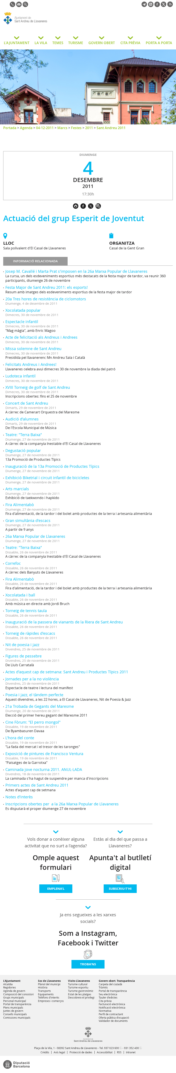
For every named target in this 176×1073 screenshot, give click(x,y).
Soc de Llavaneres (49, 981)
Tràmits (103, 987)
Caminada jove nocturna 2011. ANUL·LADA (43, 769)
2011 (89, 127)
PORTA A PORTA (159, 42)
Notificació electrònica (112, 1007)
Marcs (62, 127)
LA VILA (41, 42)
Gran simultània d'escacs (27, 520)
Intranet (130, 1052)
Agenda (26, 127)
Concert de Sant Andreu (26, 403)
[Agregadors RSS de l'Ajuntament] (170, 5)
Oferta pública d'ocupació (114, 1017)
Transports (44, 991)
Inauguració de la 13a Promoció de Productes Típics (52, 466)
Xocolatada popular (23, 310)
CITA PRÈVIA (130, 42)
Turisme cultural (77, 984)
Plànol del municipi (49, 984)
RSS (119, 1052)
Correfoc (13, 563)
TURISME (75, 42)
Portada (9, 127)
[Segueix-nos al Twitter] (163, 5)
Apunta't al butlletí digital (120, 862)
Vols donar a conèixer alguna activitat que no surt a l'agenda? (56, 842)
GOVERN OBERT (101, 42)
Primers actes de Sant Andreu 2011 (36, 785)
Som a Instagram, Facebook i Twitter (88, 938)
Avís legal (59, 1052)
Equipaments (46, 994)
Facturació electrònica (112, 1004)
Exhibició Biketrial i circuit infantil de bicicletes (47, 477)
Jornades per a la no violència (32, 678)
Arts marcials (17, 488)
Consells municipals (15, 1014)
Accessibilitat (104, 1052)
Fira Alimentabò (19, 504)
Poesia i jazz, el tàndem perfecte (34, 694)
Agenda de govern (14, 991)
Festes (76, 127)
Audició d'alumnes (22, 419)
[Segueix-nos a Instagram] (150, 5)
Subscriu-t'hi (120, 888)
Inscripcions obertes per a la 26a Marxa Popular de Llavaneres (62, 803)
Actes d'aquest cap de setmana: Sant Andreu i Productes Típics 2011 (66, 671)
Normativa (105, 1010)
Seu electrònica (108, 994)
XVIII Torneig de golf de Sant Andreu (37, 387)
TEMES (57, 42)
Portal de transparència (17, 1004)
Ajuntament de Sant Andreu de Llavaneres (37, 24)
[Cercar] (25, 5)
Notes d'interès (19, 796)
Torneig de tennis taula (26, 610)
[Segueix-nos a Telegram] (144, 5)
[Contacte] (19, 5)
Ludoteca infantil (20, 376)
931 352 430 (131, 1048)
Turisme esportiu (78, 987)
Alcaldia (8, 984)
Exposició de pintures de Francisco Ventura (44, 753)
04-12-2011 (45, 127)
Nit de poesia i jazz (22, 644)
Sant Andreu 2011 (111, 127)
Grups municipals (13, 997)
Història (42, 987)
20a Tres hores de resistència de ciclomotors (45, 298)
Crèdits (45, 1052)
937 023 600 (111, 1048)
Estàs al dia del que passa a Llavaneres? (120, 842)
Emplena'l (55, 888)
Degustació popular (23, 450)
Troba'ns (88, 964)
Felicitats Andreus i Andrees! (30, 364)
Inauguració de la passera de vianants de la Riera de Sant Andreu (64, 621)
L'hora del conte (19, 737)
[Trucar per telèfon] (12, 5)
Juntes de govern (13, 1010)
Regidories (9, 987)
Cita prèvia (105, 1001)
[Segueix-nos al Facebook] (157, 5)
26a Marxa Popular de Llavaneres (35, 536)
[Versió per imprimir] (76, 205)
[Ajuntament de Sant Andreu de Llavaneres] (88, 1041)
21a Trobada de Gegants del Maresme (39, 706)
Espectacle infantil (21, 321)
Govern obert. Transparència (117, 981)
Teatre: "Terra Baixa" (23, 434)
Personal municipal (14, 1001)
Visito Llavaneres (79, 981)
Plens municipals (13, 1007)
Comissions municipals (16, 1017)
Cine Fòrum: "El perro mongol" (33, 722)
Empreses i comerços (51, 1001)
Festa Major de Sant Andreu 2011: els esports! (46, 287)
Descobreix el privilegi (81, 997)
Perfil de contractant (111, 1014)
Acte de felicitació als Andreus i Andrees (41, 337)
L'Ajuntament (11, 981)
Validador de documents (113, 1020)
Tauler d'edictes (108, 997)
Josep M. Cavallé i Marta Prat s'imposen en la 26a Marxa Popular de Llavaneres (76, 271)
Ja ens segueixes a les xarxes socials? (88, 918)
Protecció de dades (81, 1052)
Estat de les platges (79, 994)
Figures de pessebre (23, 656)
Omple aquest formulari (56, 862)
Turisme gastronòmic (80, 991)
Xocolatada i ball (20, 595)
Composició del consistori (18, 994)
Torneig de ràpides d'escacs (30, 633)
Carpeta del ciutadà (110, 984)
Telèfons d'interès (48, 997)
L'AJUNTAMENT (16, 42)
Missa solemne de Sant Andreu (33, 348)
